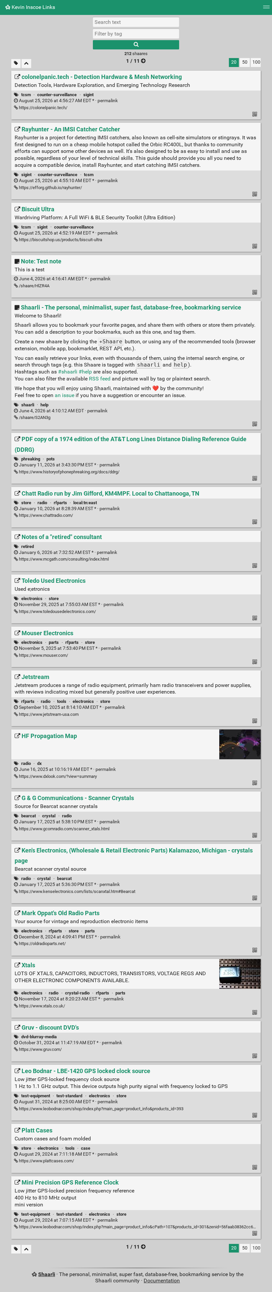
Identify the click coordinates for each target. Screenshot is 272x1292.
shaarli (27, 404)
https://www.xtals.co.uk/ (41, 1005)
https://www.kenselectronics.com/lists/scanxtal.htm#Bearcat (76, 891)
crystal (48, 815)
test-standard (69, 1095)
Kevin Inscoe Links (32, 7)
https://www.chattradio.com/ (45, 515)
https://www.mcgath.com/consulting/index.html (63, 559)
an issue (64, 395)
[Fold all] (26, 63)
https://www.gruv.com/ (40, 1049)
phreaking (30, 458)
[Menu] (266, 9)
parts (54, 642)
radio (42, 502)
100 (256, 62)
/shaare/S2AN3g (34, 417)
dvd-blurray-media (39, 1036)
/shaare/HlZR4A (33, 285)
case (85, 1148)
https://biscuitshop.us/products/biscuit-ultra (60, 239)
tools (61, 701)
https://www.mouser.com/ (43, 655)
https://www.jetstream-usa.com (48, 714)
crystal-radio (77, 992)
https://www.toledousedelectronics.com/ (57, 611)
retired (27, 546)
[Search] (136, 44)
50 (244, 62)
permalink (68, 100)
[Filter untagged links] (16, 63)
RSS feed (99, 378)
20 (234, 62)
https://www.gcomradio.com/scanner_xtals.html (63, 828)
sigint (88, 94)
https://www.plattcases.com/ (46, 1160)
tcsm (26, 94)
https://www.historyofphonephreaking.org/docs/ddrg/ (68, 471)
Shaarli (46, 1274)
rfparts (60, 502)
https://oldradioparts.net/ (42, 943)
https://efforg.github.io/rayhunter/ (50, 187)
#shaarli (67, 372)
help (44, 404)
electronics (31, 598)
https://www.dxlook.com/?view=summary (57, 776)
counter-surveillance (57, 94)
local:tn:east (85, 502)
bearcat (28, 815)
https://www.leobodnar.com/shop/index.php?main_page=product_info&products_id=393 (100, 1108)
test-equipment (35, 1095)
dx (39, 763)
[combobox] (136, 33)
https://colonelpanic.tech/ (42, 107)
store (26, 502)
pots (50, 458)
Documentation (162, 1280)
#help (85, 372)
